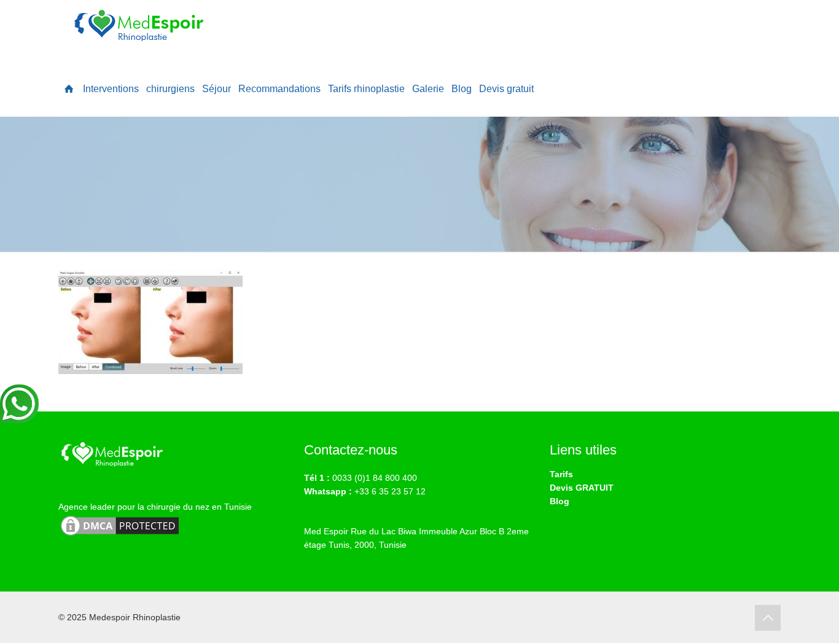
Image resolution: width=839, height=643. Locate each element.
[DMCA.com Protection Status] (119, 535)
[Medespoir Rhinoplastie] (141, 30)
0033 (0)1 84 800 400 (374, 478)
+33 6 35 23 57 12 (390, 491)
